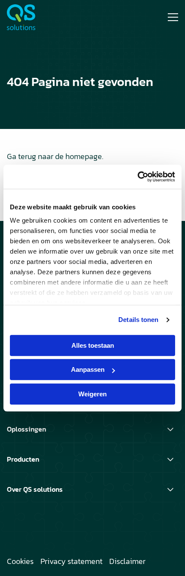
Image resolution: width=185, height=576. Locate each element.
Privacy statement (71, 561)
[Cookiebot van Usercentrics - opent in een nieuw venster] (137, 176)
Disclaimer (127, 561)
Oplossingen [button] (26, 429)
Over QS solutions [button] (35, 489)
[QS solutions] (39, 17)
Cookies (20, 561)
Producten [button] (23, 459)
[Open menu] (169, 17)
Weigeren (92, 394)
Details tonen (138, 319)
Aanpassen (88, 369)
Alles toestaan (92, 345)
